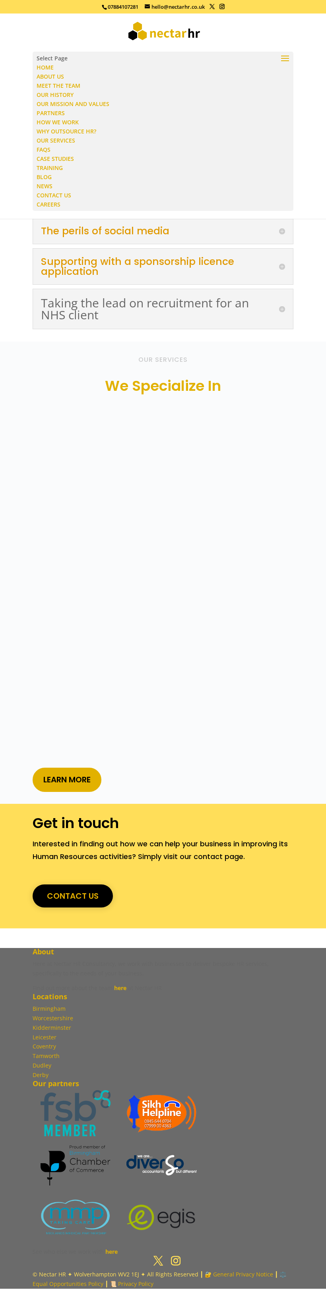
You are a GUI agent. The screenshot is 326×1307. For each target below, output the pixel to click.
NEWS (44, 186)
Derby (41, 1075)
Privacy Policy (135, 1284)
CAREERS (48, 204)
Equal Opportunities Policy (68, 1284)
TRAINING (50, 168)
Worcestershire (53, 1018)
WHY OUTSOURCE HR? (66, 131)
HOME (45, 67)
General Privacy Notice (243, 1274)
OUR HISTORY (55, 94)
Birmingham (49, 1008)
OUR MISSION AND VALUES (73, 104)
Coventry (44, 1046)
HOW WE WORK (58, 122)
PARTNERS (51, 113)
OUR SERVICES (56, 140)
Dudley (42, 1065)
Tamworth (46, 1056)
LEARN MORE (67, 779)
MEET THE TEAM (58, 85)
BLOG (44, 177)
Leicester (44, 1037)
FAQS (43, 149)
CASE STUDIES (55, 158)
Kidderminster (52, 1027)
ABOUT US (50, 76)
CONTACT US (54, 195)
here (120, 988)
